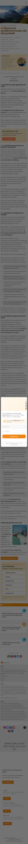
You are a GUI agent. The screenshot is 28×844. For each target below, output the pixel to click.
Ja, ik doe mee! (14, 436)
